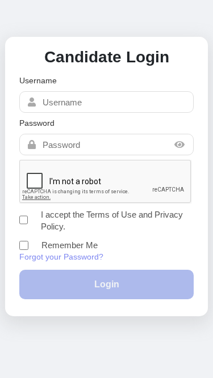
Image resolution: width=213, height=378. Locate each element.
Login (106, 284)
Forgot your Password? (61, 256)
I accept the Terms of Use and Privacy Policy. (112, 220)
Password (37, 123)
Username (38, 80)
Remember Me (69, 245)
